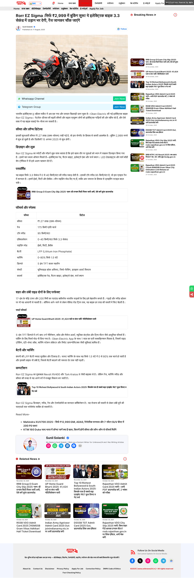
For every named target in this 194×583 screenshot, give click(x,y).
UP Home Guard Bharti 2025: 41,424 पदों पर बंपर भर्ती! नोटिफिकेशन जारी (64, 319)
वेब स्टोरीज (134, 3)
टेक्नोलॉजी (98, 3)
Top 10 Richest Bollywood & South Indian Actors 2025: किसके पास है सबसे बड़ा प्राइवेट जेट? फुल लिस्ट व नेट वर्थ (85, 490)
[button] (174, 3)
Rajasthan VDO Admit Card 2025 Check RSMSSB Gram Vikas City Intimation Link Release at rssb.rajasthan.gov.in (160, 168)
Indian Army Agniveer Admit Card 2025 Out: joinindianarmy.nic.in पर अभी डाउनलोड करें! (57, 527)
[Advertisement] (162, 36)
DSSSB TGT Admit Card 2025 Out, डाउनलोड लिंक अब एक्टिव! (85, 525)
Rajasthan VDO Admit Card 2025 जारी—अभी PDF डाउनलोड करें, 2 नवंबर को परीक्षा (115, 488)
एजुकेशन (122, 3)
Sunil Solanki (27, 27)
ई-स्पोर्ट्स (146, 3)
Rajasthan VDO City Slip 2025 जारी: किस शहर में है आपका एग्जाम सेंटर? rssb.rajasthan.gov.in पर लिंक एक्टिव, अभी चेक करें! (115, 530)
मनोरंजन (110, 3)
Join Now (119, 98)
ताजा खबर (72, 3)
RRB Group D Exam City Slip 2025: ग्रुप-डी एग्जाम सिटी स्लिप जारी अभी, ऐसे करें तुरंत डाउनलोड (72, 191)
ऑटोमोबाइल (85, 3)
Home (60, 3)
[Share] (191, 294)
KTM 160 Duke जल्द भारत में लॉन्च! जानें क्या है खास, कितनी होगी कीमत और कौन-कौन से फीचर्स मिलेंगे (69, 429)
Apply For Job (161, 3)
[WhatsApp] (191, 289)
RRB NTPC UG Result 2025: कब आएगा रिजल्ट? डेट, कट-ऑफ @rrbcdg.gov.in (161, 155)
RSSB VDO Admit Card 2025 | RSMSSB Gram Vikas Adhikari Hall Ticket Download (28, 527)
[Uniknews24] (21, 3)
